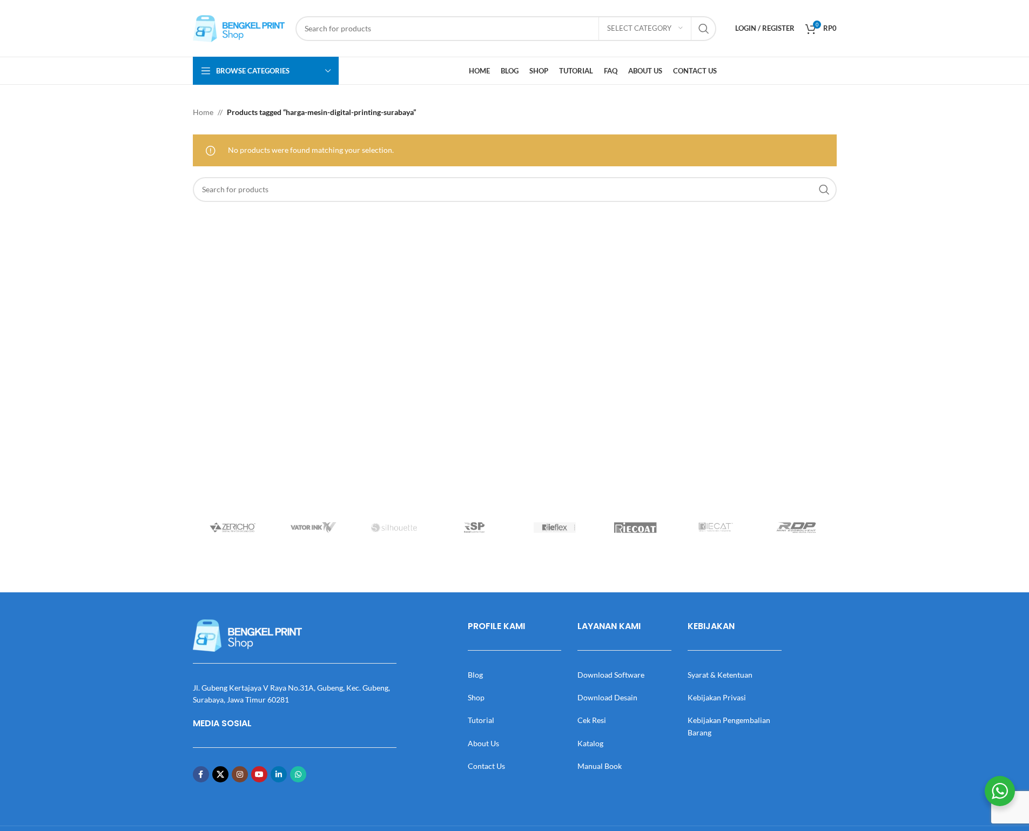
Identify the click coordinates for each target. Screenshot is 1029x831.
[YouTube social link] (259, 774)
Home (203, 112)
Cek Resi (591, 720)
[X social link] (220, 774)
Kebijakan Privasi (717, 697)
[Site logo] (239, 27)
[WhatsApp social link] (298, 774)
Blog (475, 674)
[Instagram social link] (240, 774)
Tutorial (481, 720)
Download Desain (607, 697)
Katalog (590, 743)
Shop (476, 697)
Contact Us (486, 766)
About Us (483, 743)
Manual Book (599, 766)
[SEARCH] (703, 28)
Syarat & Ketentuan (720, 674)
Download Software (610, 674)
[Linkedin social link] (279, 774)
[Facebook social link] (201, 774)
